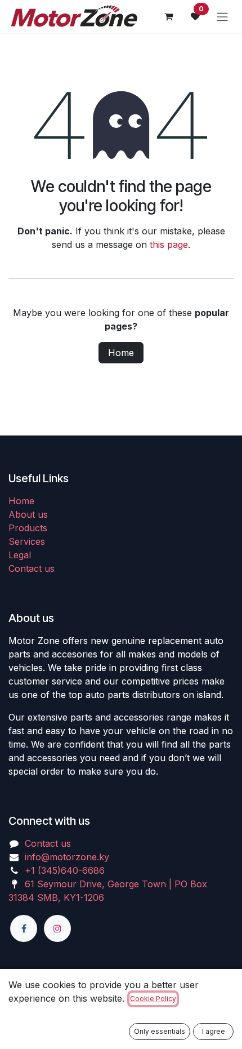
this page (169, 244)
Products (27, 528)
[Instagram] (57, 928)
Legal (19, 555)
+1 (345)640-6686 (65, 870)
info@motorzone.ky (67, 857)
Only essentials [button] (159, 1031)
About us (28, 514)
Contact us (31, 568)
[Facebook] (23, 928)
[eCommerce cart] (168, 16)
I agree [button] (213, 1031)
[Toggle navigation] (222, 16)
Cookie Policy (153, 998)
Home (121, 352)
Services (26, 541)
